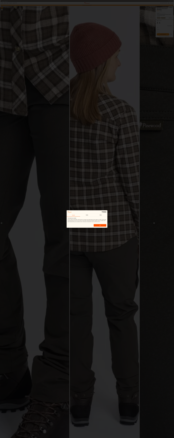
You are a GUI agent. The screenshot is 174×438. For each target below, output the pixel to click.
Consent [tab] (73, 215)
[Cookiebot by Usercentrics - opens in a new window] (102, 212)
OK (100, 225)
